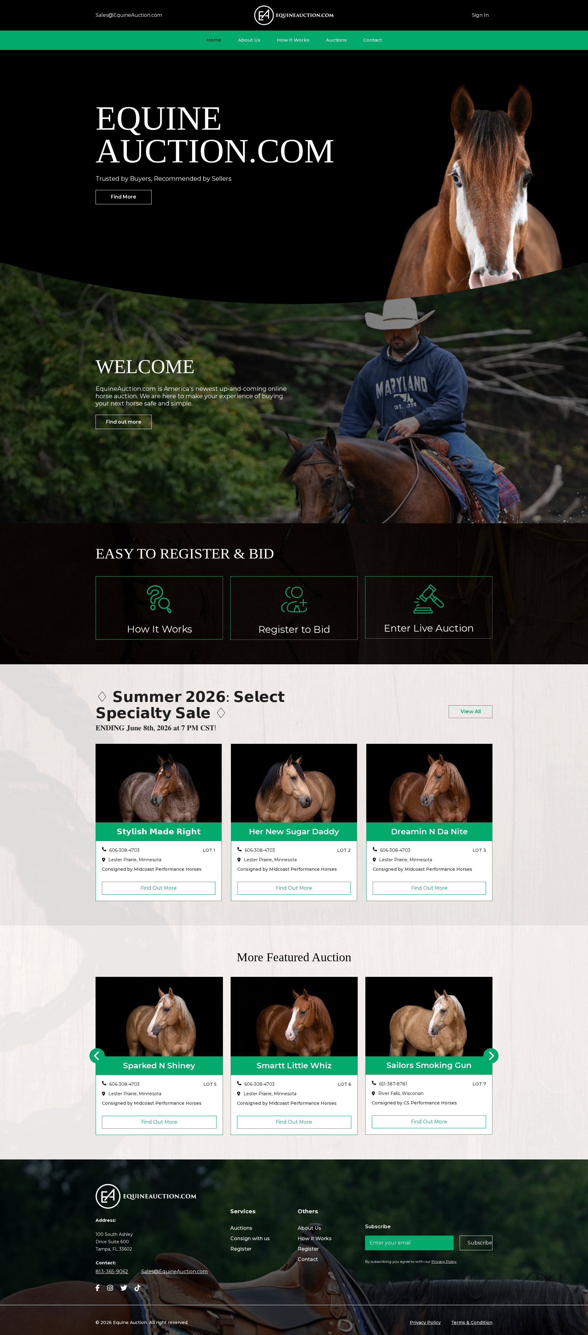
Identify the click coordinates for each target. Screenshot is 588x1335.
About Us (249, 40)
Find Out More (159, 888)
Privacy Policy (444, 1261)
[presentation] (97, 1055)
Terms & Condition (471, 1322)
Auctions (336, 40)
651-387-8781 (258, 1084)
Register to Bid (294, 629)
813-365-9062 (112, 1271)
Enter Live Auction (429, 628)
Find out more (123, 422)
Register (240, 1249)
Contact (372, 40)
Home (213, 40)
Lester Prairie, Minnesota (134, 859)
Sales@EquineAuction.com (129, 15)
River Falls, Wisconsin (266, 1093)
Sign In (480, 15)
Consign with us (250, 1238)
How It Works (293, 40)
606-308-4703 (124, 850)
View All (471, 711)
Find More (123, 197)
